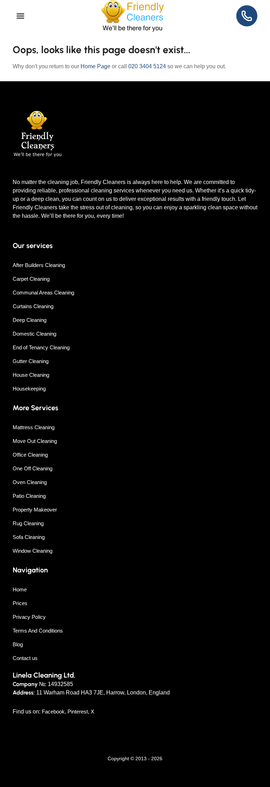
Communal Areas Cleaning (43, 293)
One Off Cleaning (32, 468)
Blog (18, 644)
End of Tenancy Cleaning (41, 347)
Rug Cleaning (28, 523)
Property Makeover (35, 510)
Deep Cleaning (29, 320)
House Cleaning (31, 375)
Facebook (53, 712)
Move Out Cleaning (35, 441)
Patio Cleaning (29, 496)
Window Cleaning (32, 551)
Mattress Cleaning (33, 427)
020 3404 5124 (147, 66)
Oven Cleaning (30, 482)
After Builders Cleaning (39, 265)
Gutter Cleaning (31, 361)
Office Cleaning (30, 455)
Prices (20, 603)
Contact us (25, 658)
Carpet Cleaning (31, 279)
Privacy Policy (29, 617)
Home (20, 589)
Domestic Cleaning (34, 334)
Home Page (95, 66)
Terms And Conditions (38, 631)
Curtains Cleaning (33, 306)
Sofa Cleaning (29, 537)
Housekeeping (29, 389)
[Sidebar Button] (20, 16)
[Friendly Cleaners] (132, 16)
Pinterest (78, 712)
